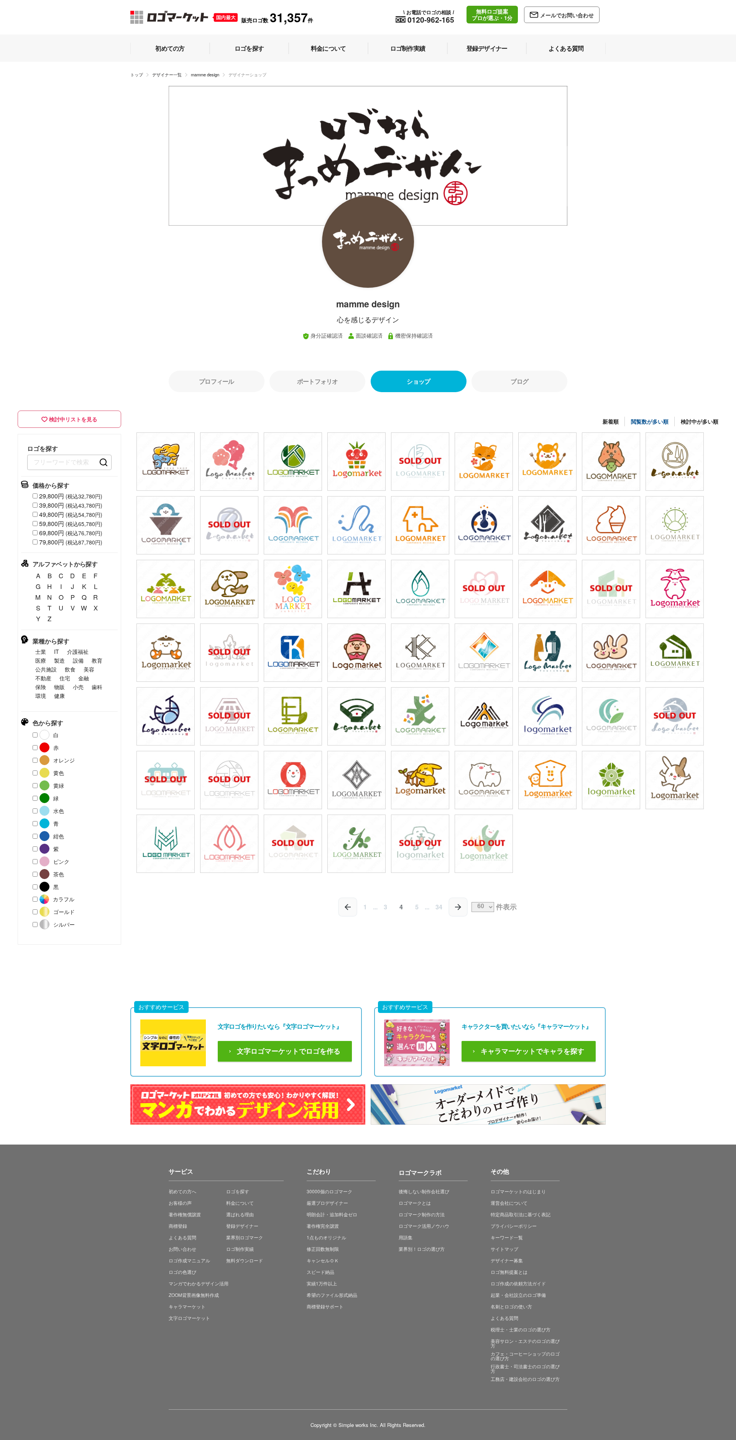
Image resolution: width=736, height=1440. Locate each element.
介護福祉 (78, 651)
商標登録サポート (325, 1306)
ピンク (61, 861)
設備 (78, 660)
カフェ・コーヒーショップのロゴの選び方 (525, 1355)
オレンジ (64, 760)
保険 (40, 687)
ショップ (418, 381)
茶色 (58, 874)
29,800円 (70, 496)
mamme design (205, 74)
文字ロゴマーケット (189, 1318)
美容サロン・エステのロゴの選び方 (525, 1343)
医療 (40, 660)
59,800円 (70, 523)
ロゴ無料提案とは (509, 1271)
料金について (240, 1202)
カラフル (63, 899)
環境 (40, 695)
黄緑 (58, 785)
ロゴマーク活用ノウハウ (424, 1225)
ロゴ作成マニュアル (189, 1260)
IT (56, 651)
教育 (97, 660)
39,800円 (70, 505)
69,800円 (70, 532)
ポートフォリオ (317, 381)
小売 (78, 687)
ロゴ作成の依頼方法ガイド (518, 1283)
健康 (59, 695)
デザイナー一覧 (167, 74)
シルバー (64, 924)
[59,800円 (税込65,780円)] (611, 461)
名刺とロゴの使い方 (511, 1306)
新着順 (611, 421)
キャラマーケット (187, 1306)
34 (438, 906)
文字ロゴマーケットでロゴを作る (288, 1051)
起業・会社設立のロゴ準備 (518, 1295)
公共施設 (46, 669)
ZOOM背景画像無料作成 (194, 1295)
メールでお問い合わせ (567, 15)
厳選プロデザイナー (327, 1202)
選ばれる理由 (240, 1214)
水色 (58, 811)
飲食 (70, 669)
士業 (40, 651)
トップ (136, 74)
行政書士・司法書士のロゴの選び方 (525, 1368)
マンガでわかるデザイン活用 (198, 1283)
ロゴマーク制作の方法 (422, 1214)
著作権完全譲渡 (323, 1225)
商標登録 (178, 1225)
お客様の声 (180, 1202)
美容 (89, 669)
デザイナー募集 (507, 1260)
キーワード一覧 (507, 1237)
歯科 (97, 687)
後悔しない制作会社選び (424, 1191)
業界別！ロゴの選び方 (422, 1248)
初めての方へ (182, 1191)
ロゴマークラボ (420, 1171)
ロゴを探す (237, 1191)
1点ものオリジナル (326, 1237)
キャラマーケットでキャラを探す (532, 1051)
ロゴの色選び (182, 1271)
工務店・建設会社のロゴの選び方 (525, 1379)
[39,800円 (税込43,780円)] (165, 461)
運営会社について (509, 1202)
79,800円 (70, 542)
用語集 (405, 1237)
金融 (83, 678)
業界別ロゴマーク (244, 1237)
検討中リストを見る (73, 419)
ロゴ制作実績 (240, 1248)
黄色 (58, 773)
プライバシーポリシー (514, 1225)
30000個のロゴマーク (329, 1191)
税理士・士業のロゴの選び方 (520, 1329)
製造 (59, 660)
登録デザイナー (242, 1225)
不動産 (43, 678)
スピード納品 (320, 1271)
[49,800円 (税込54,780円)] (229, 461)
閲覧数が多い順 (650, 421)
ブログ (519, 381)
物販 (59, 687)
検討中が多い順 (699, 421)
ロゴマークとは (415, 1202)
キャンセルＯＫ (323, 1260)
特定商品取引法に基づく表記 (520, 1214)
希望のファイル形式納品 (332, 1295)
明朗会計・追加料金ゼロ (332, 1214)
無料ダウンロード (244, 1260)
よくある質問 (182, 1237)
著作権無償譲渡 (185, 1214)
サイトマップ (504, 1248)
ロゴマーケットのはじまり (518, 1191)
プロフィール (216, 381)
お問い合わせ (182, 1248)
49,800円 (70, 514)
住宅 (64, 678)
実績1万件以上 (322, 1283)
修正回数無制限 (323, 1248)
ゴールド (64, 911)
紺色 (58, 836)
